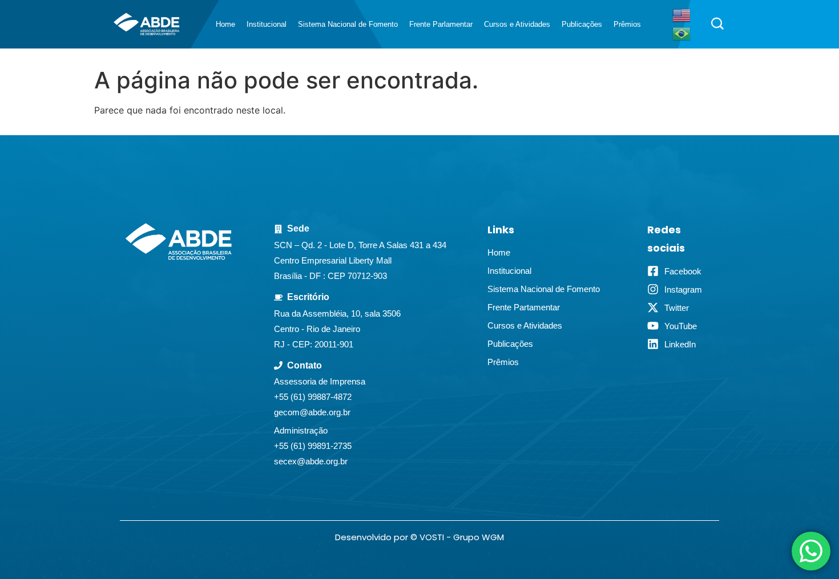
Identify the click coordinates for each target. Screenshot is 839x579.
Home (225, 24)
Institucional (267, 24)
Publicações (582, 24)
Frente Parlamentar (441, 24)
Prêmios (627, 24)
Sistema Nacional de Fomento (348, 24)
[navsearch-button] (717, 24)
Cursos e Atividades (517, 24)
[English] (682, 14)
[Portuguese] (682, 32)
